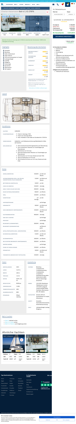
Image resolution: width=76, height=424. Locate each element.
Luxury (21, 4)
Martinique (12, 392)
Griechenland (4, 388)
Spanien (20, 385)
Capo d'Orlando (33, 351)
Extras (28, 8)
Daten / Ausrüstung (35, 8)
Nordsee (12, 395)
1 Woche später (70, 42)
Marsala (8, 351)
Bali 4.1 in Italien (9, 322)
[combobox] (73, 3)
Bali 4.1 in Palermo (10, 324)
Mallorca (12, 390)
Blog (33, 4)
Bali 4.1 (7, 320)
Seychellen (20, 383)
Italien (11, 383)
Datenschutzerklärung (32, 389)
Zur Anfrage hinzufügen (63, 36)
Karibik (11, 385)
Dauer (68, 11)
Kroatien (12, 388)
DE (74, 3)
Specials (27, 4)
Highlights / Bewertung (9, 8)
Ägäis (2, 381)
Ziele (15, 4)
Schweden (20, 381)
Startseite (28, 380)
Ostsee (20, 378)
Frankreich (4, 385)
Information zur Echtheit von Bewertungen (38, 88)
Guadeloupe (4, 390)
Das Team (28, 382)
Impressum (29, 387)
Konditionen (23, 8)
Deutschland (4, 383)
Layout (17, 8)
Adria (2, 378)
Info (38, 4)
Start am (55, 11)
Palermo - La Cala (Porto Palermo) (11, 14)
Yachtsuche (9, 4)
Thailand (20, 388)
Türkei (19, 390)
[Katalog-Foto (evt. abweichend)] (13, 23)
